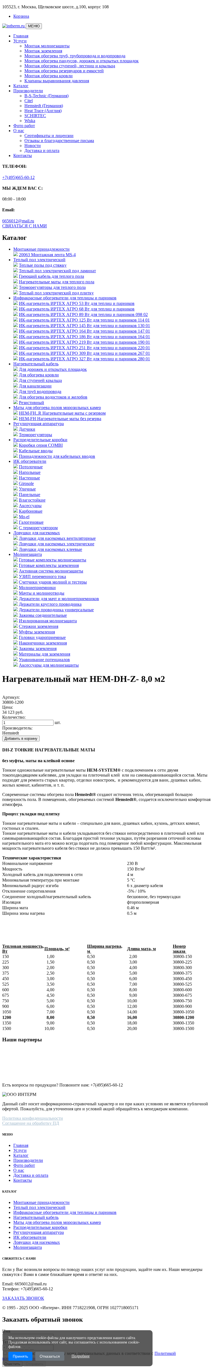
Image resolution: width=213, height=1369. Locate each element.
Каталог (21, 85)
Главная (20, 36)
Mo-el (24, 516)
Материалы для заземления (44, 654)
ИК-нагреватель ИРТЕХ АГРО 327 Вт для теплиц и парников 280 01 (84, 358)
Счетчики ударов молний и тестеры (53, 582)
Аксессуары (30, 505)
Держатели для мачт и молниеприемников (59, 598)
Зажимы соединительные (43, 615)
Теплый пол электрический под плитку (56, 293)
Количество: (14, 717)
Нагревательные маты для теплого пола (56, 281)
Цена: (7, 707)
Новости (32, 145)
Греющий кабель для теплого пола (51, 276)
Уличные (27, 489)
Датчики (27, 429)
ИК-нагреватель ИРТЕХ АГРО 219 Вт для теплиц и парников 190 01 (84, 342)
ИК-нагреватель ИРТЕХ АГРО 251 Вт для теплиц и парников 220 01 (84, 347)
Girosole (26, 483)
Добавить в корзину (20, 738)
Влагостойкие (32, 500)
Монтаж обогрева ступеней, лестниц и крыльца (69, 65)
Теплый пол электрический (39, 259)
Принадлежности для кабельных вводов (57, 456)
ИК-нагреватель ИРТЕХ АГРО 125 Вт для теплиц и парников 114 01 (84, 320)
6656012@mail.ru (18, 221)
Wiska (29, 120)
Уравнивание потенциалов (44, 659)
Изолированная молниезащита (48, 620)
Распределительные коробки (40, 439)
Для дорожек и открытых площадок (53, 369)
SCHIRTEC (35, 115)
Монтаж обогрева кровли (48, 75)
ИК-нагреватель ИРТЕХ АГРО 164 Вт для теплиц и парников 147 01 (84, 331)
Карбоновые (30, 511)
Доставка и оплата (41, 150)
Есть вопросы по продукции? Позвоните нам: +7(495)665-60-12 (62, 1085)
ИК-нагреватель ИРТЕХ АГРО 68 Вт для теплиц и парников (77, 309)
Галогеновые (31, 522)
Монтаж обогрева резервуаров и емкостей (64, 70)
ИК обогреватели (29, 461)
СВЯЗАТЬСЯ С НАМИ (24, 226)
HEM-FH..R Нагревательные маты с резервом (62, 413)
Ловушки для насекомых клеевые (50, 549)
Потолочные (31, 466)
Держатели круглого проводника (50, 604)
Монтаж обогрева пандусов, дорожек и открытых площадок (81, 60)
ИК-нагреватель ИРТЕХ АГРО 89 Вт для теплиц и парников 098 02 (83, 314)
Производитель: (17, 728)
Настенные (29, 478)
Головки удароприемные (42, 637)
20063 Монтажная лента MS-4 (47, 254)
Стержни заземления (38, 626)
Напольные (29, 472)
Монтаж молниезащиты (47, 45)
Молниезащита (27, 554)
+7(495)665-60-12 (18, 177)
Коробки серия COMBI (41, 445)
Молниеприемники (37, 587)
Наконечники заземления (43, 643)
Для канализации (35, 386)
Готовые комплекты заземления (49, 565)
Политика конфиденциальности (32, 1118)
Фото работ (24, 125)
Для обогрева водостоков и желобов (53, 397)
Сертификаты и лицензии (48, 135)
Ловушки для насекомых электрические (56, 543)
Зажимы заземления (38, 648)
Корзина (21, 16)
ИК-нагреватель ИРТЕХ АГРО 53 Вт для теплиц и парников (77, 303)
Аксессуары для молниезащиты (49, 665)
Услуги (20, 40)
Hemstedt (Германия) (43, 105)
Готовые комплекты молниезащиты (52, 560)
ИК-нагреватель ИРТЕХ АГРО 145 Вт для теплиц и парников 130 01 (84, 325)
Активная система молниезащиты (51, 571)
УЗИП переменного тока (42, 576)
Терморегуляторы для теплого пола (52, 287)
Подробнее (81, 1356)
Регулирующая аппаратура (38, 423)
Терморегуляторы (35, 434)
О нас (18, 130)
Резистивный (31, 402)
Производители (28, 90)
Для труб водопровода (40, 391)
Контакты (22, 155)
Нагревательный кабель (36, 363)
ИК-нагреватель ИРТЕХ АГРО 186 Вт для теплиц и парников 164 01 (84, 336)
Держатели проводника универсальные (56, 609)
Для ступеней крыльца (40, 380)
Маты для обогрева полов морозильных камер (57, 407)
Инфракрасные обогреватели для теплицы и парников (64, 298)
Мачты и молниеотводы (41, 593)
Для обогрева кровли (39, 375)
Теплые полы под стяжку (43, 265)
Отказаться (50, 1356)
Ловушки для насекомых (36, 532)
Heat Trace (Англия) (43, 110)
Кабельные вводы (36, 450)
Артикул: (11, 697)
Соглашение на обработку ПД (30, 1123)
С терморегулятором (38, 527)
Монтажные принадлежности (41, 249)
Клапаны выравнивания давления (56, 80)
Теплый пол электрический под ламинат (57, 270)
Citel (28, 100)
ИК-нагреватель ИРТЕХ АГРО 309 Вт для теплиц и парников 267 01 (84, 353)
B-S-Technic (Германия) (46, 95)
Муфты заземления (37, 632)
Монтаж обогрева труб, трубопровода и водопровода (74, 55)
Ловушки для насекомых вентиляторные (57, 538)
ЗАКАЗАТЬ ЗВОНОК (23, 1298)
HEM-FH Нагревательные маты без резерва (60, 418)
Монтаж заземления (43, 50)
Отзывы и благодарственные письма (59, 140)
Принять (20, 1356)
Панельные (29, 494)
